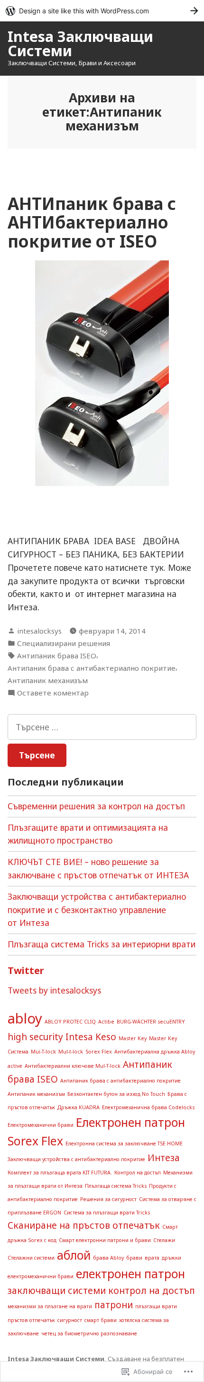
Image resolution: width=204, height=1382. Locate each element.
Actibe (106, 1021)
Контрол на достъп (137, 1172)
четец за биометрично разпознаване (89, 1333)
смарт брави (100, 1320)
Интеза (164, 1158)
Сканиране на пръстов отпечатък (84, 1225)
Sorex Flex (98, 1051)
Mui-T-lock (43, 1051)
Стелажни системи (31, 1257)
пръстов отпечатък (31, 1320)
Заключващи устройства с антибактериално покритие (76, 1159)
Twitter (26, 970)
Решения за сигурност (108, 1199)
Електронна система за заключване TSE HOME (124, 1143)
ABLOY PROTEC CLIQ (70, 1021)
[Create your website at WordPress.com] (102, 10)
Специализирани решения (63, 643)
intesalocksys (39, 631)
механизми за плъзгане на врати (50, 1306)
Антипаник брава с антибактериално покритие (92, 668)
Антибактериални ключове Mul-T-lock (73, 1066)
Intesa (79, 1037)
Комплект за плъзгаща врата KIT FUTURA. (60, 1172)
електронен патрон (130, 1274)
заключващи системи (57, 1290)
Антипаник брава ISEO (56, 655)
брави (134, 1257)
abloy (25, 1018)
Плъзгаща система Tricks (116, 1186)
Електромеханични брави (41, 1125)
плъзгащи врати (156, 1306)
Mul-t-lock (70, 1051)
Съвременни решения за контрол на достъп (96, 806)
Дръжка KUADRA (78, 1107)
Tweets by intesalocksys (54, 990)
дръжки (171, 1257)
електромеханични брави (41, 1276)
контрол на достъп (151, 1290)
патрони (113, 1305)
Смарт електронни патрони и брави (105, 1240)
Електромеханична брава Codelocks (148, 1107)
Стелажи (164, 1240)
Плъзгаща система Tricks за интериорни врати (101, 944)
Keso (105, 1037)
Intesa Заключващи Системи (80, 43)
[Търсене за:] (102, 727)
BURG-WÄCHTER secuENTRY (151, 1021)
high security (35, 1037)
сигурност (69, 1320)
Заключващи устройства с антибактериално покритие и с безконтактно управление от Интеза (97, 910)
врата (152, 1257)
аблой (74, 1255)
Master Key (133, 1038)
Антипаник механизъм (48, 680)
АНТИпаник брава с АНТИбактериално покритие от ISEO (92, 222)
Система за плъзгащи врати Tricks (107, 1212)
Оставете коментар (53, 692)
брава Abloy (108, 1257)
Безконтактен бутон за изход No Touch (116, 1094)
